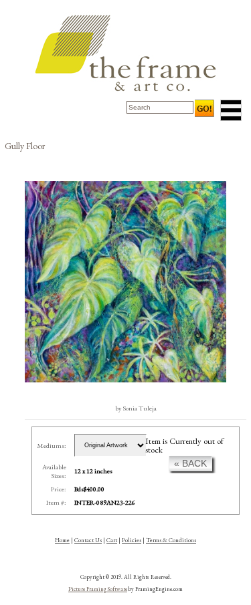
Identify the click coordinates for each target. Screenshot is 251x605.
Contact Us (88, 540)
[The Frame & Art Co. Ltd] (125, 53)
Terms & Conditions (171, 540)
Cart (111, 540)
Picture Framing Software (97, 589)
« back (190, 463)
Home (62, 540)
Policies (131, 540)
